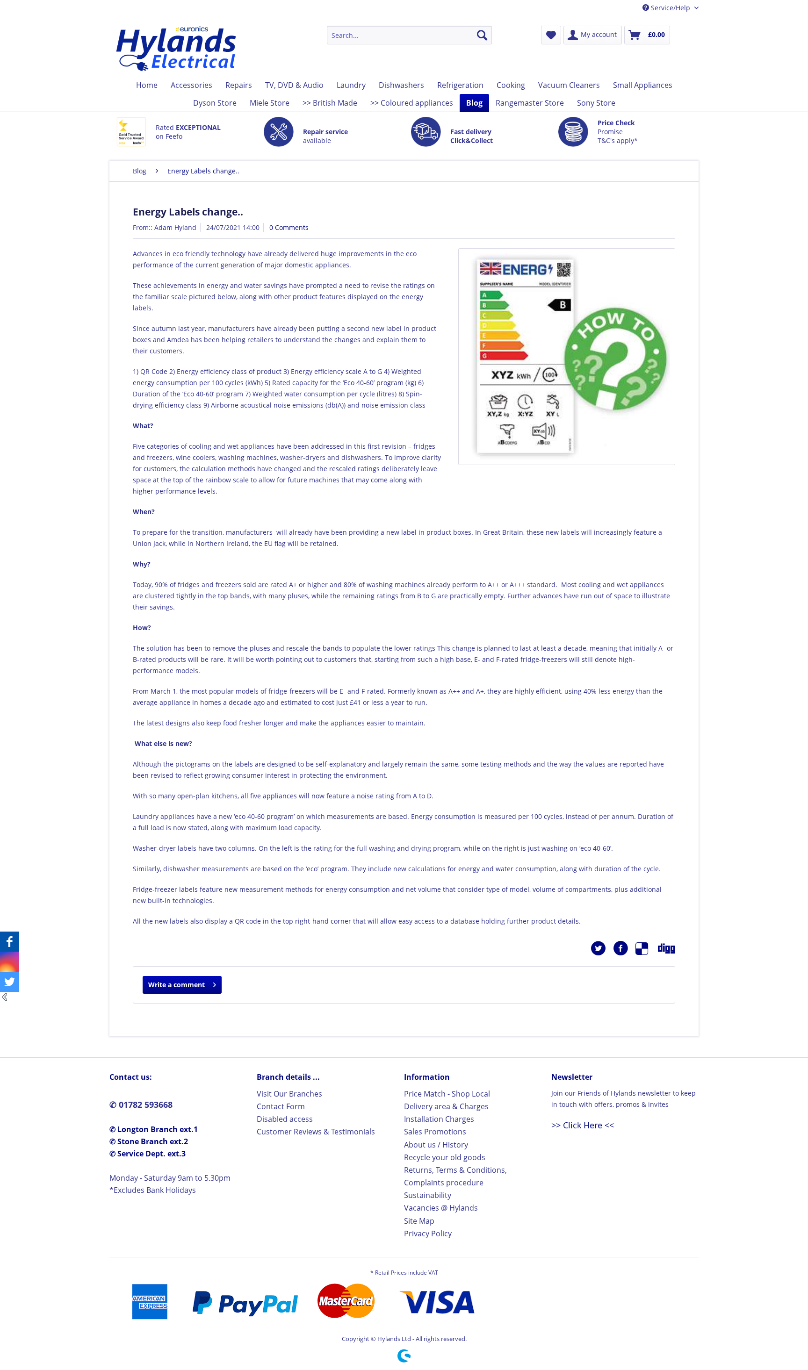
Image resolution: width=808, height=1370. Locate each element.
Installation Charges (439, 1119)
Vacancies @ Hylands (441, 1208)
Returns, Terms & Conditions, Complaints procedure (455, 1176)
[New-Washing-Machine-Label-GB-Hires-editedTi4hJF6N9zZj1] (566, 356)
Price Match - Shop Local (447, 1094)
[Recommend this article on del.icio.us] (646, 948)
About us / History (436, 1145)
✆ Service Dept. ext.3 (147, 1153)
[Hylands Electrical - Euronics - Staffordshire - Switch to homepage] (176, 49)
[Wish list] (551, 35)
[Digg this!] (666, 948)
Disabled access (285, 1119)
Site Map (419, 1221)
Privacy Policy (428, 1233)
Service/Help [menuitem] (670, 7)
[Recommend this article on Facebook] (624, 948)
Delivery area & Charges (446, 1106)
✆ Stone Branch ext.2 (148, 1141)
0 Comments (289, 227)
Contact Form (281, 1106)
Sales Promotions (435, 1131)
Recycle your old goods (444, 1157)
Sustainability (427, 1195)
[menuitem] (409, 35)
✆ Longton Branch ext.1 (153, 1129)
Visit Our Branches (289, 1094)
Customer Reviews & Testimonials (316, 1131)
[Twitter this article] (602, 948)
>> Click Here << (582, 1125)
